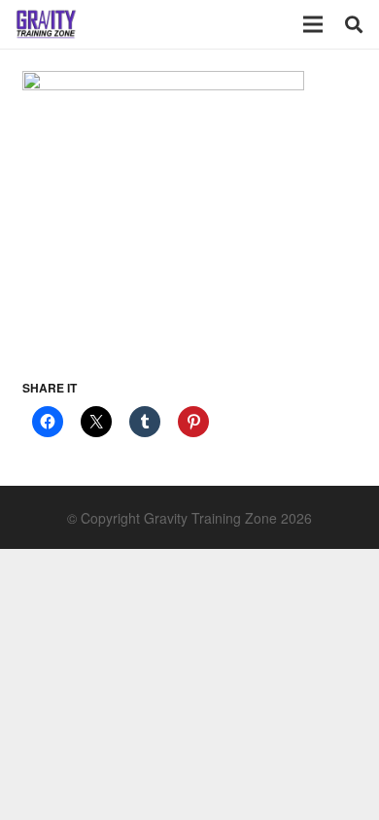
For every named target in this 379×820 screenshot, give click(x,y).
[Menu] (313, 24)
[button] (353, 24)
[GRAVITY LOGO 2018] (46, 24)
